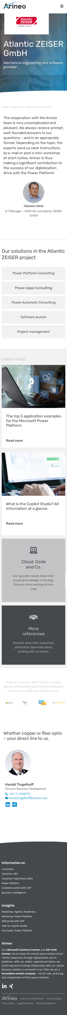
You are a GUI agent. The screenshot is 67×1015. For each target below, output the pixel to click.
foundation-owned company (19, 973)
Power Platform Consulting (33, 273)
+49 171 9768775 (19, 794)
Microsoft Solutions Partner (23, 949)
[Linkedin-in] (7, 804)
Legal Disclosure (25, 1003)
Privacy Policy (8, 1003)
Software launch (33, 317)
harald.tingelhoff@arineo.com (27, 798)
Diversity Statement (45, 1003)
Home (5, 107)
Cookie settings (53, 998)
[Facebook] (14, 804)
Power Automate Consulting (33, 302)
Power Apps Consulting (33, 288)
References (17, 107)
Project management (33, 332)
